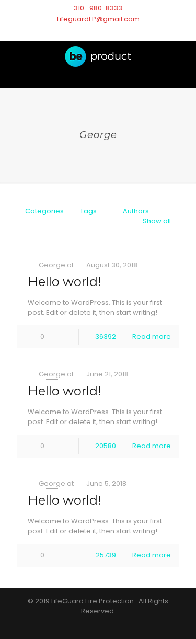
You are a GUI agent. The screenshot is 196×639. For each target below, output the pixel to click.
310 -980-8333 (98, 8)
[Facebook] (86, 32)
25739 (106, 555)
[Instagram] (103, 32)
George (52, 265)
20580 (105, 446)
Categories (44, 211)
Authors (136, 211)
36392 (105, 336)
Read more (151, 336)
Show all (157, 221)
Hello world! (64, 281)
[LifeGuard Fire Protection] (98, 64)
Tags (88, 211)
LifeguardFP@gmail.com (98, 19)
